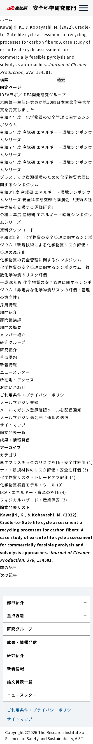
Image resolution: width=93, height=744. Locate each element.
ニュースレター (15, 372)
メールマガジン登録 (19, 402)
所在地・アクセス (17, 379)
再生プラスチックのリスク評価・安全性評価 (43, 462)
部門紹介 (8, 312)
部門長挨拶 (10, 319)
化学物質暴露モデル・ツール (28, 485)
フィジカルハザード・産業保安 (30, 500)
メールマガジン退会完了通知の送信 (34, 417)
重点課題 (8, 357)
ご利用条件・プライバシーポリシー (34, 395)
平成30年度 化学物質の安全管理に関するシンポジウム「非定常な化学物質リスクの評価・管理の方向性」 (46, 289)
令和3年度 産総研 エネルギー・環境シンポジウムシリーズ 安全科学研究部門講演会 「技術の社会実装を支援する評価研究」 (46, 199)
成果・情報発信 (15, 440)
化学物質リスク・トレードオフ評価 (34, 477)
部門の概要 (10, 327)
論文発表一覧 (13, 432)
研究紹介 (8, 349)
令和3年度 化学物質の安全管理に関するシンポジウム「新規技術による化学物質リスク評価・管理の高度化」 (46, 244)
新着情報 (8, 364)
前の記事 (8, 567)
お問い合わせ (13, 387)
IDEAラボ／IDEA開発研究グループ (33, 94)
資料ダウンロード (17, 230)
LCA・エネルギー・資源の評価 (29, 492)
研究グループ (13, 342)
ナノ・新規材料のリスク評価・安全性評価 (40, 470)
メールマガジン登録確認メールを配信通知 (40, 410)
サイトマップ (13, 425)
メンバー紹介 (13, 334)
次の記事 (8, 575)
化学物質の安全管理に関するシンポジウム (40, 260)
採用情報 (8, 305)
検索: (5, 79)
